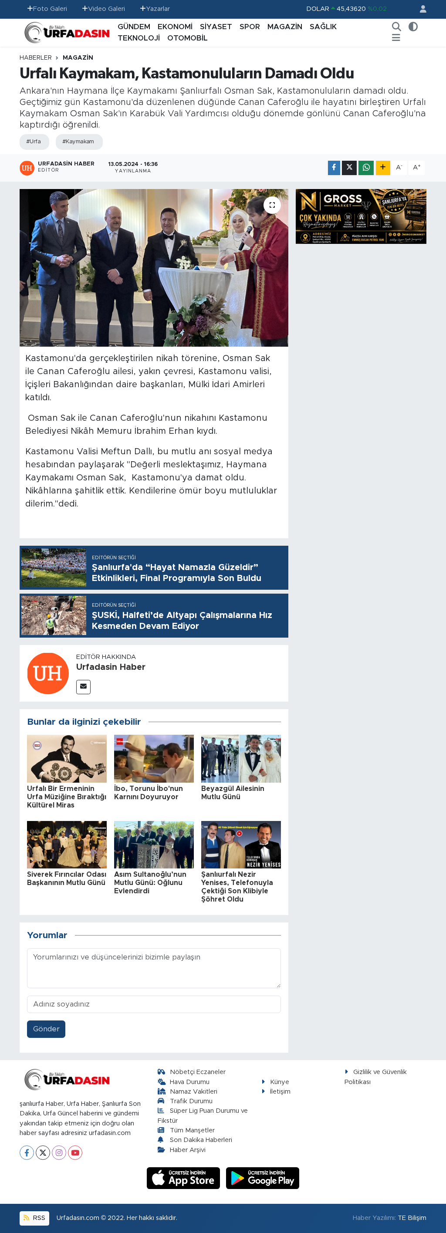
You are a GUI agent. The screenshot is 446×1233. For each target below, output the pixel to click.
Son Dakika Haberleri (201, 1140)
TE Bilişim (412, 1218)
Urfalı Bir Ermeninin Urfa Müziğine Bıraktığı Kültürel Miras (66, 797)
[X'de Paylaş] (349, 168)
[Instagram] (59, 1152)
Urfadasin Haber (110, 667)
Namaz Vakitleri (193, 1091)
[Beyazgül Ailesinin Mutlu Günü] (241, 758)
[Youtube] (75, 1152)
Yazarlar (158, 9)
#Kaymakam (78, 142)
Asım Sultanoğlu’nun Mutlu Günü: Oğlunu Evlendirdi (150, 883)
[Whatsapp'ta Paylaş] (366, 168)
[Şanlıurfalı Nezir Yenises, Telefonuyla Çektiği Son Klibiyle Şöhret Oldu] (241, 844)
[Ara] (397, 27)
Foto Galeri (50, 9)
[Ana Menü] (396, 38)
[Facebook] (27, 1152)
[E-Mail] (83, 687)
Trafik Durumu (191, 1101)
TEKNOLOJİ (139, 38)
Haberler (36, 58)
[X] (43, 1152)
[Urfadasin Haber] (48, 672)
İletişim (280, 1091)
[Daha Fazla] (383, 168)
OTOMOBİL (187, 38)
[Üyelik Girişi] (419, 9)
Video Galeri (106, 9)
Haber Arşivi (188, 1150)
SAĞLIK (323, 26)
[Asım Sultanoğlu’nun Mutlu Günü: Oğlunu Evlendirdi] (154, 844)
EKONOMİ (175, 26)
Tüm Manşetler (192, 1130)
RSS (38, 1218)
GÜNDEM (134, 26)
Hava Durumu (189, 1082)
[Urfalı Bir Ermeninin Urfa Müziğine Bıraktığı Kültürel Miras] (67, 758)
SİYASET (216, 26)
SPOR (250, 26)
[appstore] (184, 1178)
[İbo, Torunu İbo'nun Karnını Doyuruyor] (154, 758)
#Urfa (33, 142)
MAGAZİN (284, 26)
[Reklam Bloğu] (361, 216)
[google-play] (262, 1178)
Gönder (46, 1029)
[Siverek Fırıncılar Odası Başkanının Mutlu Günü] (67, 844)
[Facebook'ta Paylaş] (334, 168)
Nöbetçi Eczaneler (198, 1072)
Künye (279, 1082)
